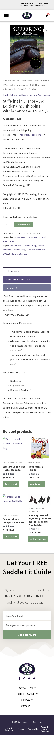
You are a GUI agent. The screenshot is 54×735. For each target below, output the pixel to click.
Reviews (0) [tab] (12, 287)
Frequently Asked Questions (45, 729)
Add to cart (23, 224)
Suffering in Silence (18, 253)
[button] (6, 15)
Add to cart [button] (11, 484)
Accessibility (33, 729)
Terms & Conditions (9, 729)
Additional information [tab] (18, 279)
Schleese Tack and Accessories (24, 80)
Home (6, 80)
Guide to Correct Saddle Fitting (22, 245)
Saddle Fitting (19, 249)
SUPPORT (25, 706)
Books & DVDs (10, 94)
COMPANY (25, 700)
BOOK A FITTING (26, 687)
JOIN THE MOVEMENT (25, 694)
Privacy (21, 729)
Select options (38, 539)
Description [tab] (14, 270)
